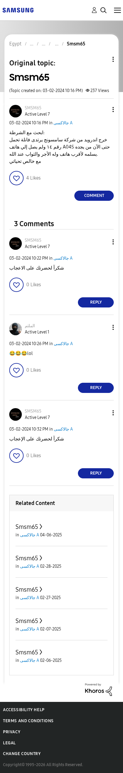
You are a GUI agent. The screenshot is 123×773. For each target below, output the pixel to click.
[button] (103, 109)
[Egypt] (17, 10)
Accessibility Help (23, 709)
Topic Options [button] (103, 59)
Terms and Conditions (28, 720)
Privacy (11, 731)
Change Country (22, 753)
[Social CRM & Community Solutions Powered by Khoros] (98, 689)
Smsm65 (27, 526)
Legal (9, 743)
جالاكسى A (63, 122)
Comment (94, 195)
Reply (96, 302)
